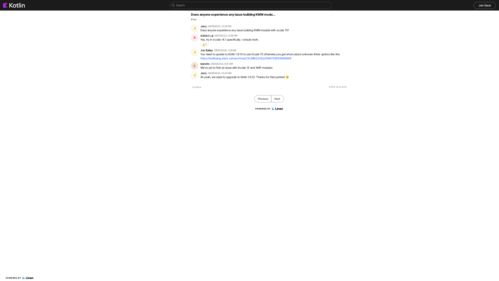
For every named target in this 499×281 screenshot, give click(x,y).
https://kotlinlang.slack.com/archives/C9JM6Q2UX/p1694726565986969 (245, 58)
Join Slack (485, 5)
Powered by (13, 278)
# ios (194, 19)
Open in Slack (338, 87)
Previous (263, 98)
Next (277, 98)
